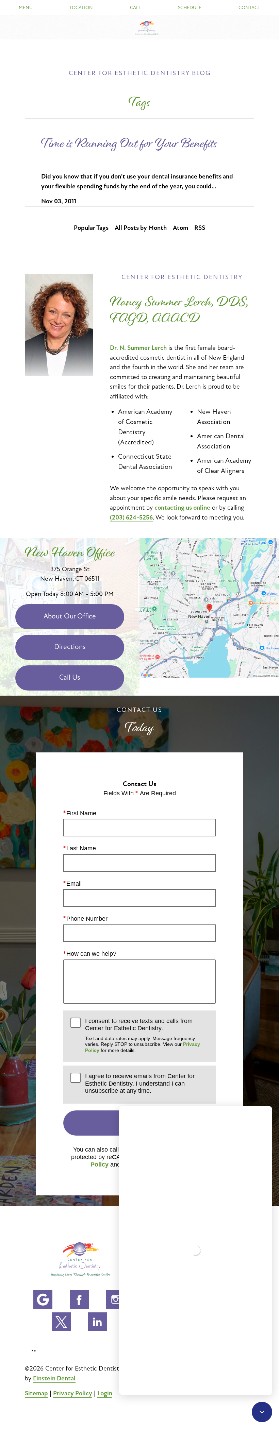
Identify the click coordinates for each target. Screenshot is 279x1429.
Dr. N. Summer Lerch (138, 348)
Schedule (189, 8)
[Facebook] (79, 1299)
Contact (249, 8)
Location (81, 8)
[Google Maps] (42, 1299)
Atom (180, 228)
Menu (26, 8)
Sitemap (36, 1393)
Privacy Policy (72, 1393)
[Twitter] (61, 1321)
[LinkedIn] (97, 1321)
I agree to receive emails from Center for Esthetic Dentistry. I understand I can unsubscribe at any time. (140, 1083)
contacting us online (182, 508)
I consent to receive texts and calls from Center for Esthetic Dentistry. (142, 1035)
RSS (199, 228)
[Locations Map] (209, 607)
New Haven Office (70, 552)
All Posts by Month (141, 228)
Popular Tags (91, 228)
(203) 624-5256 (131, 517)
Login (104, 1393)
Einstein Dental (54, 1378)
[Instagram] (115, 1299)
